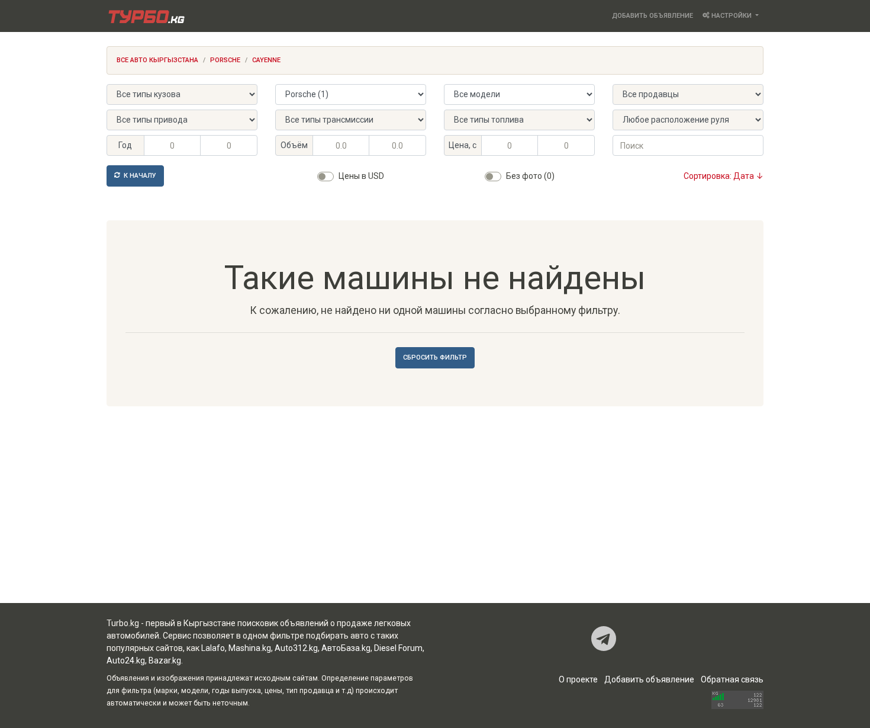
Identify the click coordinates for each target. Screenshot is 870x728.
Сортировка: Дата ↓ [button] (723, 176)
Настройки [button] (731, 16)
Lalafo (213, 648)
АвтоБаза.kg (345, 648)
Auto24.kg (126, 660)
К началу (139, 175)
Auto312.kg (296, 648)
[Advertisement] (435, 508)
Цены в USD (361, 176)
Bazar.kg (165, 660)
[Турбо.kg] (146, 16)
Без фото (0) (530, 176)
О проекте (578, 679)
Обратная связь (732, 679)
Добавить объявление (652, 16)
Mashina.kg (249, 648)
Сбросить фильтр (435, 357)
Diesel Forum (398, 648)
